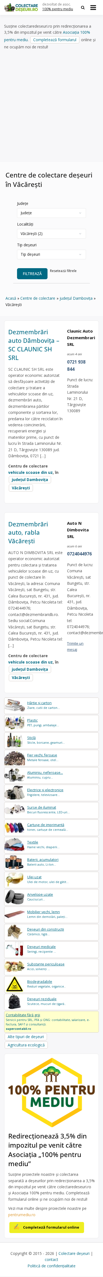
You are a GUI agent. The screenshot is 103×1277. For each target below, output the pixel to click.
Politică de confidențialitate (51, 1265)
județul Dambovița (30, 479)
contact (51, 1259)
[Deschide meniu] (93, 7)
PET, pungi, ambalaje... (43, 722)
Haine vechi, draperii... (43, 844)
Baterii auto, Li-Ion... (43, 861)
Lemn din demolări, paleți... (47, 914)
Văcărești (21, 487)
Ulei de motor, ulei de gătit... (48, 879)
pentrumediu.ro (21, 1214)
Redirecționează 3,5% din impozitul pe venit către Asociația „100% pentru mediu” (47, 1149)
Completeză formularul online (51, 1227)
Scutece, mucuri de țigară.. (46, 1001)
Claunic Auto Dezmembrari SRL (81, 337)
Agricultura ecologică (26, 1045)
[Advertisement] (51, 106)
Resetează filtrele (63, 270)
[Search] (83, 7)
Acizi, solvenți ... (46, 966)
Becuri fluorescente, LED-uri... (48, 809)
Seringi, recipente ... (41, 949)
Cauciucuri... (40, 896)
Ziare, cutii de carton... (43, 705)
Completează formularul (54, 39)
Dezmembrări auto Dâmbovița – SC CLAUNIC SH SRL (33, 344)
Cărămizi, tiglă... (45, 931)
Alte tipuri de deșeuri (26, 1036)
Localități (25, 224)
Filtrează (32, 273)
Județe (22, 203)
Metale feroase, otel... (43, 757)
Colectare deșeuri (74, 1253)
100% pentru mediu (57, 9)
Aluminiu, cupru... (45, 774)
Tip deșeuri (27, 244)
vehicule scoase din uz (30, 472)
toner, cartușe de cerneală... (47, 827)
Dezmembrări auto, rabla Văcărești (28, 532)
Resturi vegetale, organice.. (46, 983)
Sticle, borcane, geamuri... (46, 740)
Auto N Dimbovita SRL (78, 529)
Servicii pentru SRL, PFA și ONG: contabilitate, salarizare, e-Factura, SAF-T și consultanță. (48, 1021)
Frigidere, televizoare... (45, 792)
